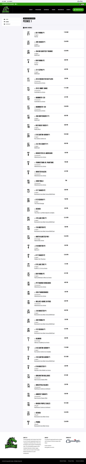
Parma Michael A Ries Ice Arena (42, 277)
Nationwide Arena (39, 240)
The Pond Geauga (39, 203)
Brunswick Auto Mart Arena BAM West (44, 194)
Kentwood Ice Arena (39, 83)
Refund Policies (63, 461)
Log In (4, 1)
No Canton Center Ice (40, 138)
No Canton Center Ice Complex (42, 352)
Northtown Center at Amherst (42, 389)
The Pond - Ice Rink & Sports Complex (44, 212)
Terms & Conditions (80, 461)
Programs (38, 9)
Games (7, 21)
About (31, 9)
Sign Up (10, 1)
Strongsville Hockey (8, 4)
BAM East (37, 46)
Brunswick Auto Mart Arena (41, 416)
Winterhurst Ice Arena (40, 157)
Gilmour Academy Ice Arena (41, 342)
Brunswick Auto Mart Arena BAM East (44, 222)
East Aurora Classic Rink (40, 379)
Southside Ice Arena (39, 92)
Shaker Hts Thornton (39, 259)
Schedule (46, 9)
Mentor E (36, 250)
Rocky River (37, 129)
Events (68, 9)
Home (6, 19)
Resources (61, 9)
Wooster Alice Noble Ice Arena (42, 370)
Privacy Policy (71, 461)
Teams (53, 9)
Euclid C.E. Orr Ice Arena (40, 268)
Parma (36, 36)
